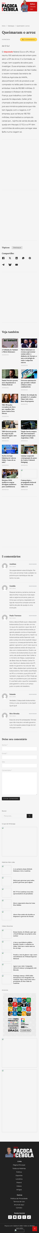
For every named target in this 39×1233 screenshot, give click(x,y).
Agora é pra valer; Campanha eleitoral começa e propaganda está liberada (24, 968)
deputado (8, 52)
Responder (33, 564)
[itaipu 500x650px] (19, 1014)
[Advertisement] (19, 164)
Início (3, 26)
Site (3, 762)
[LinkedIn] (16, 258)
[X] (10, 258)
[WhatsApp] (23, 258)
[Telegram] (3, 264)
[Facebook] (3, 258)
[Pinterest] (29, 258)
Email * (4, 753)
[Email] (16, 264)
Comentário (7, 770)
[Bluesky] (10, 264)
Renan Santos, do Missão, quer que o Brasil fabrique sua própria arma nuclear (24, 934)
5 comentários (30, 39)
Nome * (5, 745)
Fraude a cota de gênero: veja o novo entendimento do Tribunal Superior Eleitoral (25, 956)
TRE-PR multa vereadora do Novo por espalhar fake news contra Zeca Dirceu (9, 409)
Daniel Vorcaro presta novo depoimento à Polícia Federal (10, 383)
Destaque (11, 26)
